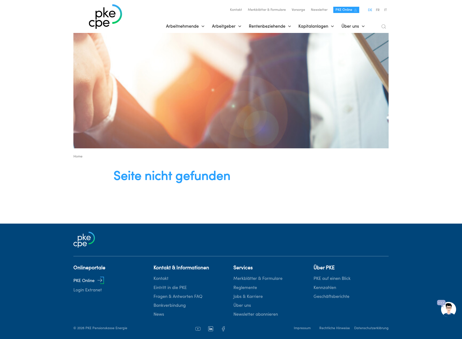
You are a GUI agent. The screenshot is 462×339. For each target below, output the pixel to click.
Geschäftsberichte (331, 296)
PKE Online (343, 9)
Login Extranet (87, 290)
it (385, 10)
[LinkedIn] (210, 328)
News (159, 314)
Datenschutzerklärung (371, 328)
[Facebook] (223, 328)
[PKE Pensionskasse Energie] (105, 17)
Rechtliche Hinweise (334, 328)
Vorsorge (298, 9)
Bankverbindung (170, 305)
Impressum (302, 328)
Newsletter (319, 9)
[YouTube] (197, 328)
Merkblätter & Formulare (267, 9)
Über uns (242, 305)
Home (78, 156)
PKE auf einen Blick (332, 278)
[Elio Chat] (446, 308)
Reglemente (245, 287)
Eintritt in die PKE (170, 287)
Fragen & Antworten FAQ (178, 296)
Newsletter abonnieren (255, 314)
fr (378, 10)
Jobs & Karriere (248, 296)
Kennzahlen (325, 287)
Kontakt (236, 9)
